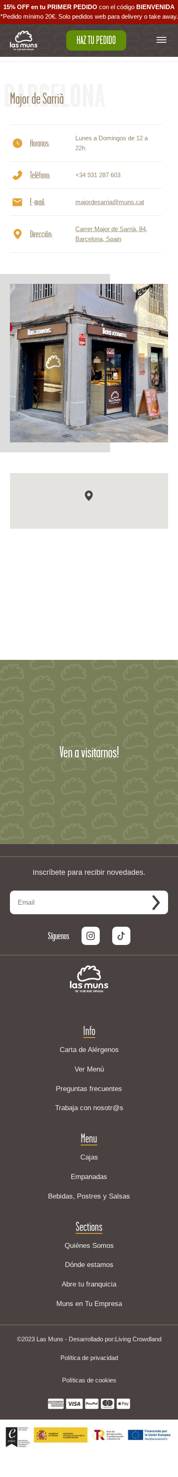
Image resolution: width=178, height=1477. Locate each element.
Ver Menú (89, 1069)
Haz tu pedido (96, 40)
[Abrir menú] (161, 40)
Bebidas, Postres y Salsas (89, 1196)
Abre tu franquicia (89, 1284)
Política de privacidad (89, 1357)
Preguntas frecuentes (89, 1089)
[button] (89, 495)
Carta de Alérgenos (89, 1050)
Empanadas (89, 1177)
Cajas (89, 1157)
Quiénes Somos (89, 1246)
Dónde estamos (89, 1265)
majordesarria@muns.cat (109, 201)
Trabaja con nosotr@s (89, 1108)
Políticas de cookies (89, 1380)
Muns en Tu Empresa (89, 1304)
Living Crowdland (138, 1339)
